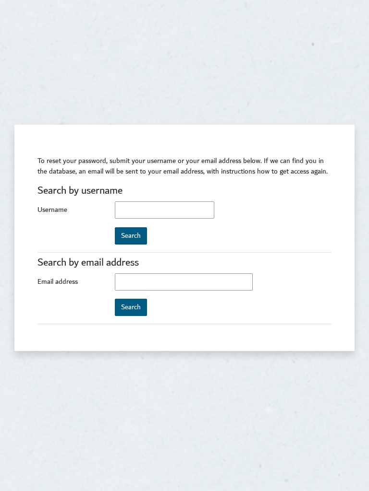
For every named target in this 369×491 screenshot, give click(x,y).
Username (52, 210)
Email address (57, 282)
